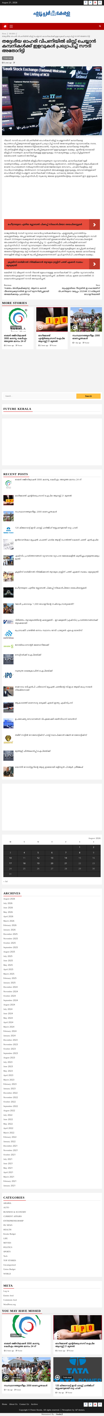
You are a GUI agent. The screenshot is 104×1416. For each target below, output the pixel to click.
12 (38, 858)
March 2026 (8, 921)
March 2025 (8, 974)
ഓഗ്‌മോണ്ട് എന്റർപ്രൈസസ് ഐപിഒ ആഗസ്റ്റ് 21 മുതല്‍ (51, 338)
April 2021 (8, 1172)
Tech (5, 1256)
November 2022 (10, 1097)
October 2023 (9, 1049)
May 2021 (8, 1168)
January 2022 (9, 1141)
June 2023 (8, 1066)
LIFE (5, 1238)
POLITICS (7, 1247)
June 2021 (8, 1163)
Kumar (20, 346)
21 (66, 863)
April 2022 (8, 1128)
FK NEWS (7, 1225)
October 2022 (9, 1102)
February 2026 (10, 925)
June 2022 (8, 1119)
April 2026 (8, 916)
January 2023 (9, 1088)
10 (10, 858)
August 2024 (9, 1005)
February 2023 (10, 1084)
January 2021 (9, 1186)
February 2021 (10, 1181)
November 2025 (10, 938)
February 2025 (10, 978)
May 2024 (8, 1018)
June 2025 (8, 960)
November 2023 (10, 1044)
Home (4, 1404)
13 (52, 858)
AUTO (6, 1207)
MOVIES (7, 1243)
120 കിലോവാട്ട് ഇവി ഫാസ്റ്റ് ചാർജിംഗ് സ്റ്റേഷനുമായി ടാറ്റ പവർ (74, 1387)
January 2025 (9, 983)
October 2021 (9, 1155)
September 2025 (10, 947)
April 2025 (8, 969)
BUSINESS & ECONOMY (14, 1212)
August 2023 (9, 1058)
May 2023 (8, 1071)
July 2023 (7, 1062)
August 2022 (9, 1110)
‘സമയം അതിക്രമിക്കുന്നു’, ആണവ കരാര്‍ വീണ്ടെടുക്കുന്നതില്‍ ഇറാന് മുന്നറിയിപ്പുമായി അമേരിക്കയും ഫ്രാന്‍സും (26, 290)
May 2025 (8, 965)
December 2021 (10, 1146)
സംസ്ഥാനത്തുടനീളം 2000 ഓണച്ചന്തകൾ (86, 337)
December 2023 (10, 1040)
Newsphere (67, 1410)
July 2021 (7, 1159)
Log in (6, 1291)
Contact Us (24, 1404)
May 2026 (8, 912)
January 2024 (9, 1036)
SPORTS (7, 1252)
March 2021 (8, 1177)
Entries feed (8, 1296)
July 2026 (7, 903)
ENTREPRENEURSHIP (13, 1221)
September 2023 (10, 1053)
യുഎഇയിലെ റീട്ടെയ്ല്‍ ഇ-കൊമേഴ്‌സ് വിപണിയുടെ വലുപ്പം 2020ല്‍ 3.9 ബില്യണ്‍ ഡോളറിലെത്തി (79, 290)
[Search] (100, 26)
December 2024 (10, 987)
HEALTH (7, 1230)
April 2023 (8, 1075)
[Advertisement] (52, 199)
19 (38, 863)
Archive (34, 1404)
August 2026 (9, 899)
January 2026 (9, 930)
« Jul (5, 881)
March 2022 (8, 1133)
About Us (13, 1404)
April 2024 (8, 1022)
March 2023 (8, 1080)
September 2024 (10, 1000)
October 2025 (9, 943)
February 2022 (10, 1137)
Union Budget (9, 1269)
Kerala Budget (9, 1234)
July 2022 (7, 1115)
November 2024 (10, 991)
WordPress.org (9, 1304)
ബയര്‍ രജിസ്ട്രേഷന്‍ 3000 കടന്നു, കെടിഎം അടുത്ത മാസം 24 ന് (15, 338)
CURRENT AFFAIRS (12, 1216)
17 (10, 863)
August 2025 (9, 952)
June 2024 (8, 1013)
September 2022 (10, 1106)
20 (52, 863)
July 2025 (7, 956)
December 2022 (10, 1093)
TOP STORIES (9, 1260)
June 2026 (8, 908)
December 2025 (10, 934)
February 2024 (10, 1031)
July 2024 (7, 1009)
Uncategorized (9, 1265)
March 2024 (8, 1027)
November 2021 (10, 1150)
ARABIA (7, 1203)
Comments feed (10, 1300)
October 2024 (9, 996)
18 (24, 863)
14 (66, 858)
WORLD (7, 1274)
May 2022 (8, 1124)
